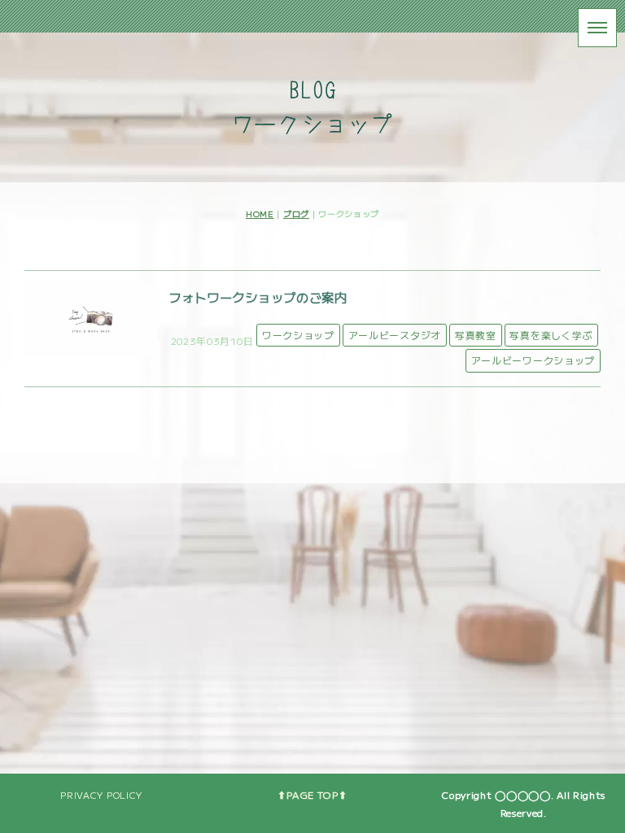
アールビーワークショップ (533, 360)
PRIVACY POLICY (101, 794)
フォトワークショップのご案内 (257, 297)
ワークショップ (298, 335)
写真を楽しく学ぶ (550, 335)
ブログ (296, 213)
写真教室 (475, 335)
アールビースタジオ (394, 335)
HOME (260, 213)
